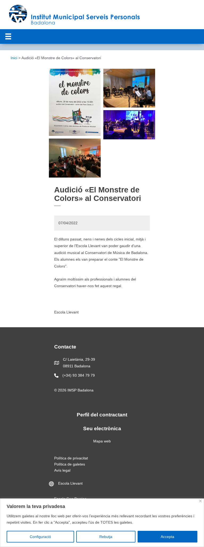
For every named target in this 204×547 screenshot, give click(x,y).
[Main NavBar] (8, 36)
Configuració (40, 537)
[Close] (200, 501)
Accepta (167, 537)
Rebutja (105, 537)
